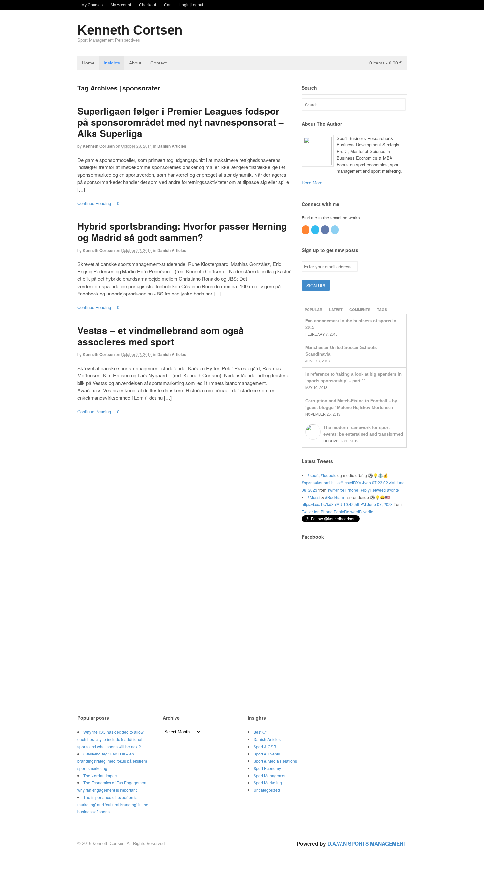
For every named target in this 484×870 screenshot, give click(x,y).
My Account (121, 5)
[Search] (400, 104)
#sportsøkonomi (316, 482)
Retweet (377, 490)
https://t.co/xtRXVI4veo (351, 482)
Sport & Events (267, 753)
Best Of (260, 732)
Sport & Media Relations (275, 761)
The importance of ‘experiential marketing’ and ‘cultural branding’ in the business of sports (112, 804)
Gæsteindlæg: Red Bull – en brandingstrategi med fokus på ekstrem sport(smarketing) (112, 761)
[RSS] (306, 229)
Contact (158, 62)
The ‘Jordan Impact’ (101, 775)
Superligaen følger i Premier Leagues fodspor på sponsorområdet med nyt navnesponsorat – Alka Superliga (180, 122)
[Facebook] (325, 229)
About (135, 62)
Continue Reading (94, 203)
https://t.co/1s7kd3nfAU (322, 504)
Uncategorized (267, 790)
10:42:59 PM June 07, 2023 (368, 504)
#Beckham (334, 497)
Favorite (392, 490)
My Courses (92, 5)
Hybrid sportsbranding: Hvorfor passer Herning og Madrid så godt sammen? (182, 231)
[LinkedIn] (335, 229)
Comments (359, 309)
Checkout (147, 5)
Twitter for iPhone (342, 490)
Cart (168, 5)
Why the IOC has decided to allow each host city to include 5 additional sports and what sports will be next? (110, 739)
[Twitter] (315, 229)
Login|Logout (191, 5)
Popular (313, 309)
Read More (312, 182)
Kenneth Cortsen (129, 30)
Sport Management (271, 775)
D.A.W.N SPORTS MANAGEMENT (367, 843)
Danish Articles (171, 146)
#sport (313, 475)
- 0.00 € (385, 62)
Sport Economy (267, 768)
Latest (336, 309)
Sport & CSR (265, 746)
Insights (112, 62)
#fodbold (328, 475)
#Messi (314, 497)
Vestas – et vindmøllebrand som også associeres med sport (160, 335)
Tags (382, 309)
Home (88, 62)
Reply (364, 490)
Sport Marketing (268, 782)
